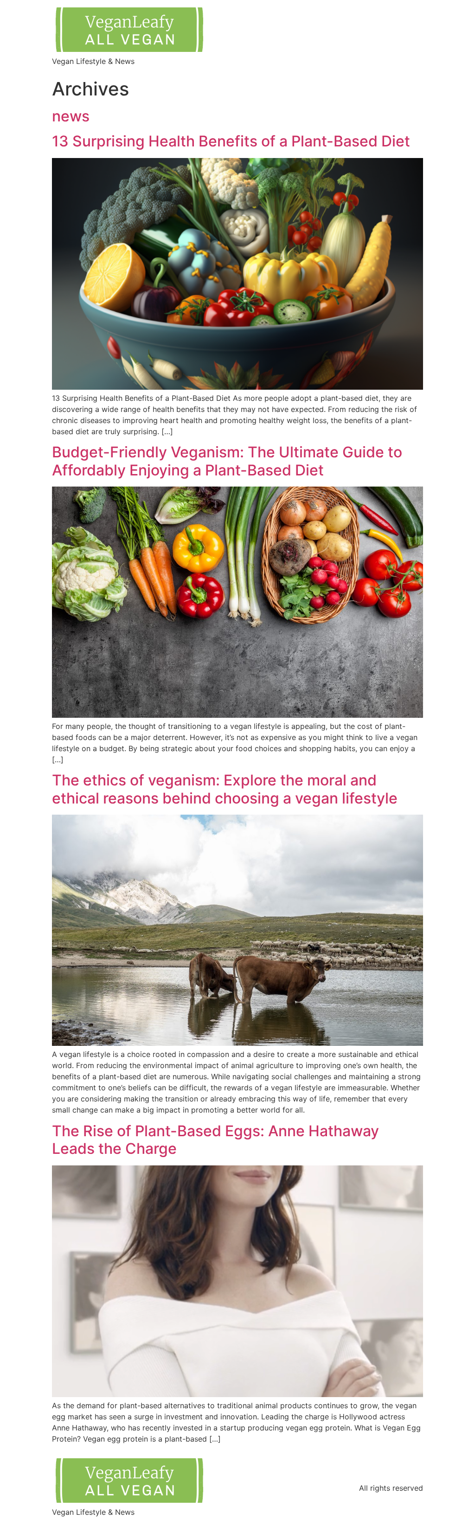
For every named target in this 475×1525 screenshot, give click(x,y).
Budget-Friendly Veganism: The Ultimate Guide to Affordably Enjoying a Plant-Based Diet (227, 461)
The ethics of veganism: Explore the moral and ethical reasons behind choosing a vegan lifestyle (225, 789)
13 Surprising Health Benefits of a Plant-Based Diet (231, 141)
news (71, 116)
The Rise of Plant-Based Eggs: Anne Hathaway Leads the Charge (215, 1140)
